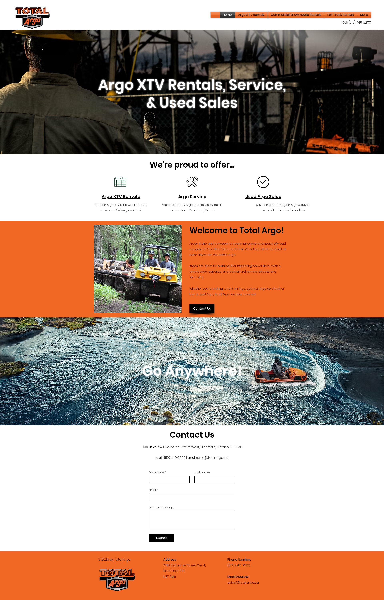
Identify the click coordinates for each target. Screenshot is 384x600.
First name (157, 472)
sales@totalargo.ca (212, 457)
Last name (202, 472)
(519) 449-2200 (174, 457)
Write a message (161, 507)
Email (153, 490)
